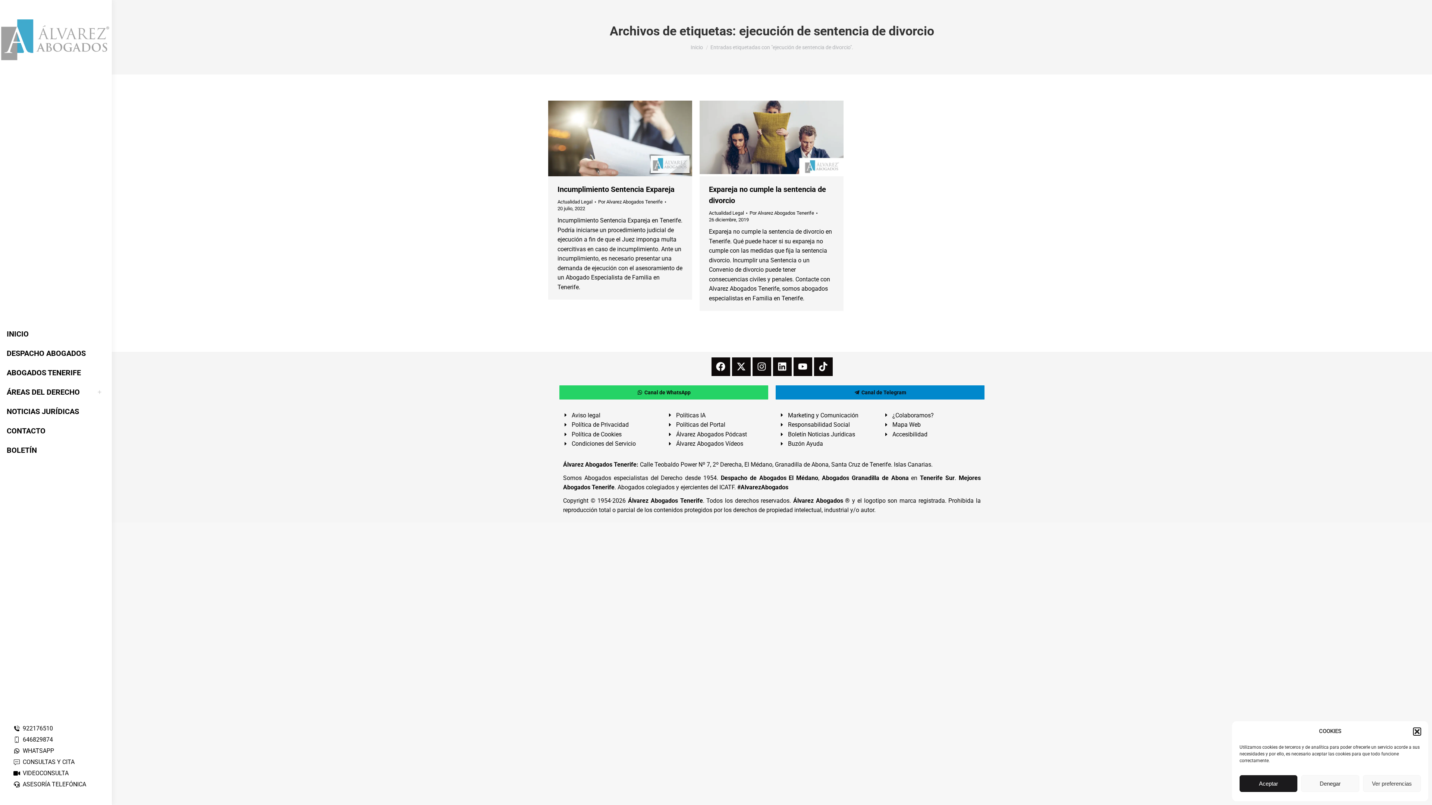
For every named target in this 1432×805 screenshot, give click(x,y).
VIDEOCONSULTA (46, 773)
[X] (741, 366)
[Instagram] (762, 366)
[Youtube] (803, 366)
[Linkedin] (782, 366)
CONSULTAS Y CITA (49, 761)
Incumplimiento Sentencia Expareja (616, 189)
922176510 (38, 728)
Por (630, 202)
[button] (1417, 731)
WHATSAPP (38, 750)
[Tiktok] (823, 366)
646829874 (38, 739)
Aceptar (1268, 783)
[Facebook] (721, 366)
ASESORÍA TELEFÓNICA (54, 784)
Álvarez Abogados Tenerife (665, 500)
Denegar (1330, 783)
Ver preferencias (1392, 783)
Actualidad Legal (575, 202)
